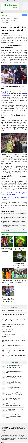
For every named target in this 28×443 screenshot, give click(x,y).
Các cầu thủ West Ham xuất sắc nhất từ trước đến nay (13, 315)
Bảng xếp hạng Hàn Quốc (8, 438)
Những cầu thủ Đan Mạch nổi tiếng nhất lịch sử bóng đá (13, 351)
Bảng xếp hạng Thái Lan (7, 439)
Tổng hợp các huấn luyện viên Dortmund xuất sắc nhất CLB (13, 320)
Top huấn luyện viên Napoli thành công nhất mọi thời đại (13, 325)
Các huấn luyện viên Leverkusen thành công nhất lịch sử (13, 330)
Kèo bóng (15, 18)
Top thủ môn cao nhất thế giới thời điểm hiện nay (20, 282)
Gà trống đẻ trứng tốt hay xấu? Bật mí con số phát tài (14, 399)
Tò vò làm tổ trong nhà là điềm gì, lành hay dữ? (14, 410)
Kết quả (9, 18)
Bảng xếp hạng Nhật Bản (20, 436)
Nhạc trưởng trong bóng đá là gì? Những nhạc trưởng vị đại (8, 299)
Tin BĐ (3, 37)
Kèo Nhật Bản (5, 435)
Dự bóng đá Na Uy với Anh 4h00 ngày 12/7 (12, 346)
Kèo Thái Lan (8, 436)
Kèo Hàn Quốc (13, 435)
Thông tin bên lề (5, 22)
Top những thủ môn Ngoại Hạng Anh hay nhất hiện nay (7, 282)
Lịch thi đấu (13, 20)
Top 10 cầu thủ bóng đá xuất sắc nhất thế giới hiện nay (6, 249)
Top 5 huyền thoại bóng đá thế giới (14, 372)
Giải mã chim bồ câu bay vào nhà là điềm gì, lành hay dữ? (14, 404)
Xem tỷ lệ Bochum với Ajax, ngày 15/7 (12, 310)
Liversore (3, 18)
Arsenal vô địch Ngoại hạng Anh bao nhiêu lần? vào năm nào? (14, 416)
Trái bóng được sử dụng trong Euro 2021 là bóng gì (19, 265)
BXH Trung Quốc (21, 438)
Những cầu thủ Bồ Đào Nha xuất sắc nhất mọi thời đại (13, 356)
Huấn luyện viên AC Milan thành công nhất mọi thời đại (14, 335)
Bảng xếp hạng (4, 20)
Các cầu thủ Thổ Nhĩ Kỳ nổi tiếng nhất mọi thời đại (13, 340)
